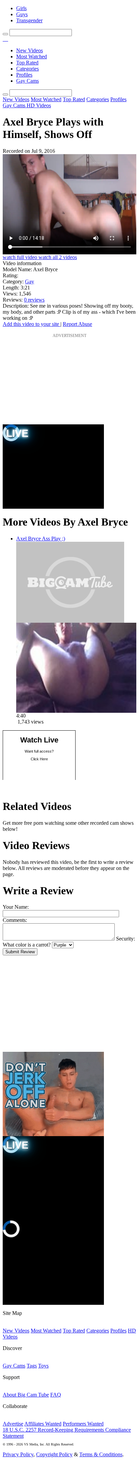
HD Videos (39, 105)
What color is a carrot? (27, 945)
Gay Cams (27, 81)
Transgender (29, 20)
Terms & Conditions (100, 1454)
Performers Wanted (83, 1424)
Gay (29, 281)
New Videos (29, 50)
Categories (27, 69)
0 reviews (34, 300)
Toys (43, 1366)
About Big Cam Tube (26, 1395)
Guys (22, 14)
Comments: (15, 920)
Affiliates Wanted (42, 1424)
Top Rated (27, 62)
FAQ (55, 1395)
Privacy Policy (18, 1454)
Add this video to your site (31, 324)
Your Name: (16, 907)
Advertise (13, 1424)
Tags (32, 1366)
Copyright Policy (54, 1454)
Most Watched (31, 56)
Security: (125, 938)
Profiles (24, 75)
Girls (21, 8)
